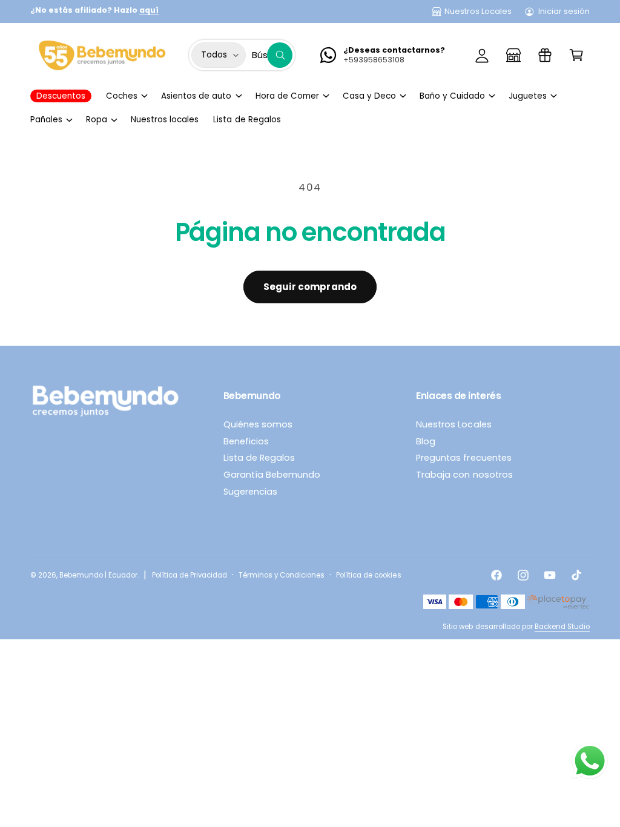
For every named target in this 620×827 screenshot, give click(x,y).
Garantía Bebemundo (271, 475)
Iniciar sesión (564, 11)
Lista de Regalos (259, 458)
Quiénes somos (257, 424)
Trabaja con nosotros (464, 475)
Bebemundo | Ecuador (98, 575)
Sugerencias (250, 492)
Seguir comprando (310, 286)
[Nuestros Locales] (513, 55)
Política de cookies (368, 575)
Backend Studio (562, 626)
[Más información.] (590, 764)
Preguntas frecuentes (463, 458)
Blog (425, 441)
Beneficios (246, 441)
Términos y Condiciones (282, 575)
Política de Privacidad (189, 575)
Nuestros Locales (478, 11)
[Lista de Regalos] (545, 55)
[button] (576, 55)
